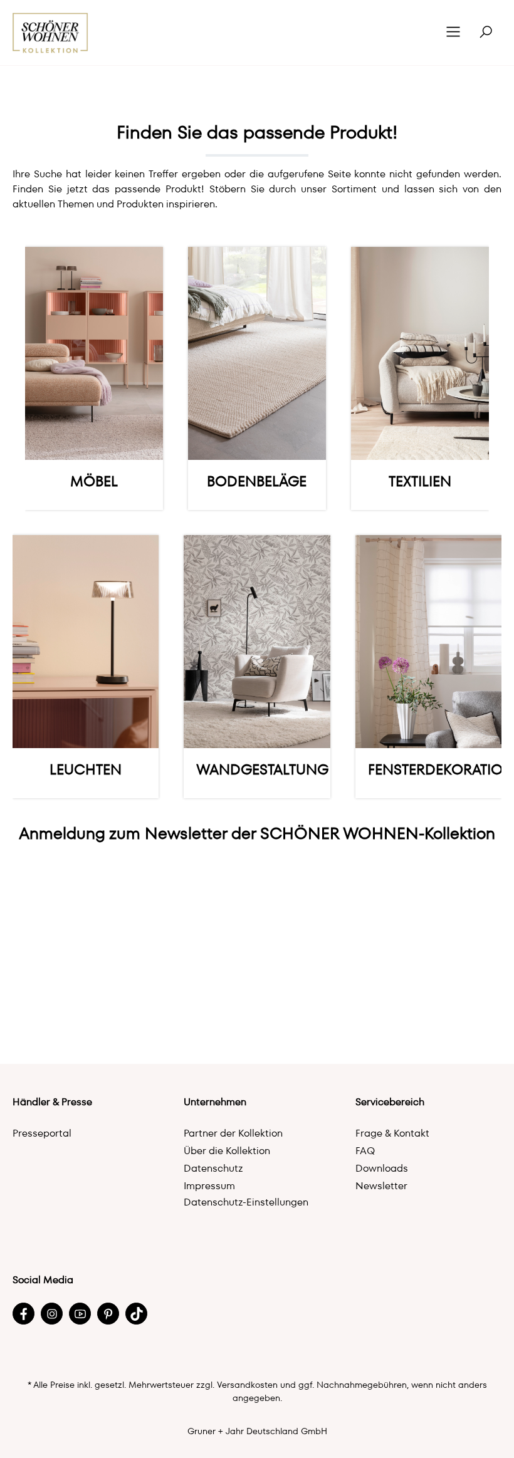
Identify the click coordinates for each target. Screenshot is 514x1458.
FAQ (365, 1150)
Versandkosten (247, 1384)
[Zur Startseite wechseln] (50, 33)
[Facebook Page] (23, 1314)
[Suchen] (485, 32)
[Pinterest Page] (108, 1314)
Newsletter (381, 1186)
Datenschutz (213, 1168)
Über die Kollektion (227, 1150)
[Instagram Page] (52, 1314)
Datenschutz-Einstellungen (246, 1202)
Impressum (209, 1186)
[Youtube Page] (80, 1314)
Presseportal (42, 1133)
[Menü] (453, 32)
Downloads (381, 1168)
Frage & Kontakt (392, 1133)
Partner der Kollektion (233, 1133)
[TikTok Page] (136, 1314)
